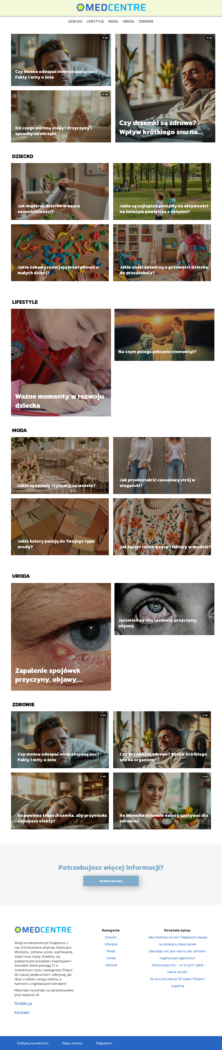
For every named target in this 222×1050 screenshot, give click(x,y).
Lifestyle (95, 21)
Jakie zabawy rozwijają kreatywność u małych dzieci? (58, 270)
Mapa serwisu (72, 1043)
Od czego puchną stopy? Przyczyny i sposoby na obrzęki (53, 130)
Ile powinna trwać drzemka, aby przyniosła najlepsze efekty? (62, 818)
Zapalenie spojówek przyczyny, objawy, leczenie (48, 675)
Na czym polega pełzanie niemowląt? (157, 351)
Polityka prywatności (32, 1043)
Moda (113, 21)
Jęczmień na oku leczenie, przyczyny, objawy (157, 623)
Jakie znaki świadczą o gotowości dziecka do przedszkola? (164, 270)
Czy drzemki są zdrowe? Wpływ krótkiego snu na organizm (158, 127)
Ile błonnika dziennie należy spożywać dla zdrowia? (164, 818)
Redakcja (23, 1003)
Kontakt (22, 1012)
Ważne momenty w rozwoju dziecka (59, 401)
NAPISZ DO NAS (111, 881)
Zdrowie (146, 21)
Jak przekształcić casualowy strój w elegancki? (157, 482)
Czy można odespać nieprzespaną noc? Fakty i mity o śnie (56, 74)
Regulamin (104, 1043)
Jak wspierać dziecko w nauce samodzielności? (49, 208)
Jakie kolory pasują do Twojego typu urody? (56, 544)
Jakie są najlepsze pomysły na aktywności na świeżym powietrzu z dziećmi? (164, 208)
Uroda (128, 21)
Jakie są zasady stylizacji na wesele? (56, 485)
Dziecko (76, 21)
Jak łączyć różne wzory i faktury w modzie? (165, 547)
